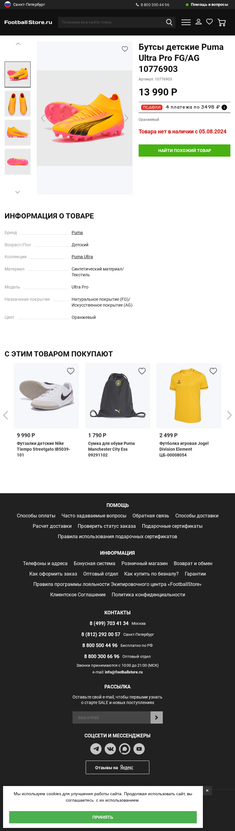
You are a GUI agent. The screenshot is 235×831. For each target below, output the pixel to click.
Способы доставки (196, 516)
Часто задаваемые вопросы (94, 516)
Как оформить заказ (53, 574)
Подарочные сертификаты (172, 526)
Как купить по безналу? (151, 574)
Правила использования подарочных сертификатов (117, 536)
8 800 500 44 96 (155, 4)
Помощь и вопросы (209, 4)
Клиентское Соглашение (78, 595)
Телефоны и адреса (45, 563)
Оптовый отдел (100, 574)
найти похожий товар (184, 150)
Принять (102, 817)
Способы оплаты (36, 516)
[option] (18, 74)
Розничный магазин (144, 563)
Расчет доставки (52, 526)
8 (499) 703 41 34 (109, 623)
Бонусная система (94, 563)
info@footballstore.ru (124, 672)
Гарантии (195, 574)
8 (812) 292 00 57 (100, 634)
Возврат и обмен (193, 563)
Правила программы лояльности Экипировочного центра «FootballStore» (117, 584)
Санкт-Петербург (29, 4)
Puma (77, 232)
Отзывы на (106, 767)
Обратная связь (150, 516)
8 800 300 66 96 (101, 656)
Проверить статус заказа (107, 526)
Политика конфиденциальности (148, 595)
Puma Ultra (82, 256)
